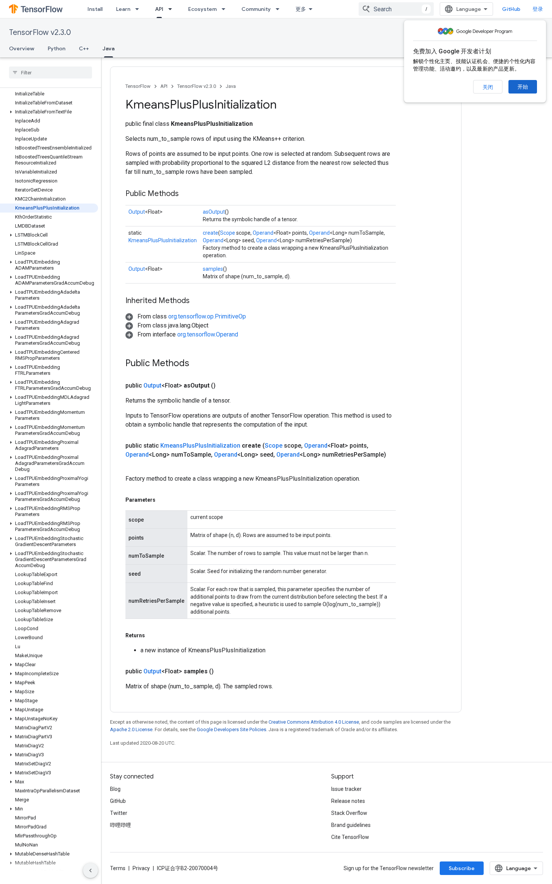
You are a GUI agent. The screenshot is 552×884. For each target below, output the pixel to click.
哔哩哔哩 (120, 825)
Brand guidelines (351, 825)
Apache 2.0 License (131, 729)
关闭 (488, 87)
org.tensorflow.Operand (207, 334)
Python (56, 48)
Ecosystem (202, 9)
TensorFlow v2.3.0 (40, 32)
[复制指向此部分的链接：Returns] (152, 635)
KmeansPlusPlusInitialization (162, 240)
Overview (21, 48)
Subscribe (462, 868)
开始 (522, 86)
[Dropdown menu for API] (172, 9)
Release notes (348, 801)
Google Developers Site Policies (231, 729)
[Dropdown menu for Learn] (139, 9)
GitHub (511, 9)
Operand (263, 233)
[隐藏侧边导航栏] (90, 870)
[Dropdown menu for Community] (280, 9)
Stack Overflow (349, 813)
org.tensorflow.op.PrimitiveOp (207, 316)
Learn (123, 9)
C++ (84, 48)
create (210, 233)
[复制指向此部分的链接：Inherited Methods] (197, 301)
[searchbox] (50, 72)
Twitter (118, 813)
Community (256, 9)
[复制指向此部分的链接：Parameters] (162, 499)
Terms (117, 868)
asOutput (214, 212)
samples (213, 269)
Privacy (141, 868)
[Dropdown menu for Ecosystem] (226, 9)
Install (95, 9)
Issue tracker (346, 789)
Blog (115, 789)
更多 (301, 9)
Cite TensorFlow (350, 837)
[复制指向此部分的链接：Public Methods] (186, 194)
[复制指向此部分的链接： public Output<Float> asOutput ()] (224, 385)
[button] (49, 111)
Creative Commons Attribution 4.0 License (313, 722)
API (159, 9)
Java (109, 48)
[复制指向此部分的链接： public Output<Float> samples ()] (222, 671)
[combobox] (396, 9)
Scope (227, 233)
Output (136, 212)
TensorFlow (138, 86)
